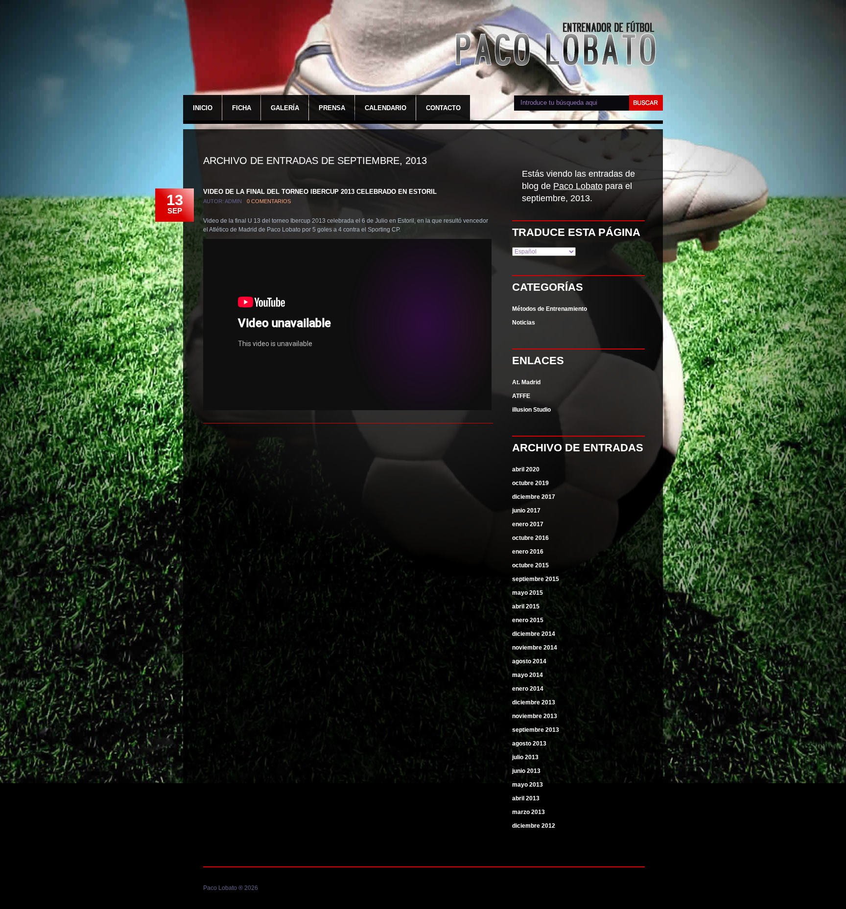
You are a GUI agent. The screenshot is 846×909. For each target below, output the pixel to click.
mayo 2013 (527, 784)
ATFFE (521, 396)
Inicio (202, 108)
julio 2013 (525, 757)
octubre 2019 (530, 483)
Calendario (385, 108)
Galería (285, 108)
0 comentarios (269, 201)
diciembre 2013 (533, 702)
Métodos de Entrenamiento (549, 308)
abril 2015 (526, 606)
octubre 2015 (530, 565)
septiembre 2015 (535, 579)
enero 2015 (527, 620)
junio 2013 (526, 771)
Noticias (523, 322)
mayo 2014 (527, 675)
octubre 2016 (530, 538)
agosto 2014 (529, 661)
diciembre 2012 (533, 825)
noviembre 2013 (534, 716)
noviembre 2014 (534, 647)
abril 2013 (526, 798)
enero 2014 (527, 688)
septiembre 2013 (535, 729)
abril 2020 (526, 469)
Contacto (443, 108)
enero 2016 (527, 551)
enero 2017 (527, 524)
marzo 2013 (528, 812)
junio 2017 (526, 510)
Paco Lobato (558, 45)
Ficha (241, 108)
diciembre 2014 (533, 633)
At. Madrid (526, 382)
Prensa (332, 108)
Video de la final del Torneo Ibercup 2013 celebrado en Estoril (320, 191)
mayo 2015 (527, 592)
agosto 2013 (529, 743)
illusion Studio (531, 409)
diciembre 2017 (533, 496)
